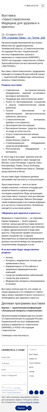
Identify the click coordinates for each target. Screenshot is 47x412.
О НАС (31, 376)
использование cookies (29, 402)
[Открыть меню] (42, 5)
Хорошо (21, 408)
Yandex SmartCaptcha (14, 392)
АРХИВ (31, 372)
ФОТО (31, 367)
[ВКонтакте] (42, 392)
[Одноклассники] (36, 392)
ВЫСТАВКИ (33, 354)
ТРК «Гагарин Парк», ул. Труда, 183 (23, 37)
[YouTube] (31, 392)
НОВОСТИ (33, 359)
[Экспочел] (10, 5)
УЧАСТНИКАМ (34, 363)
